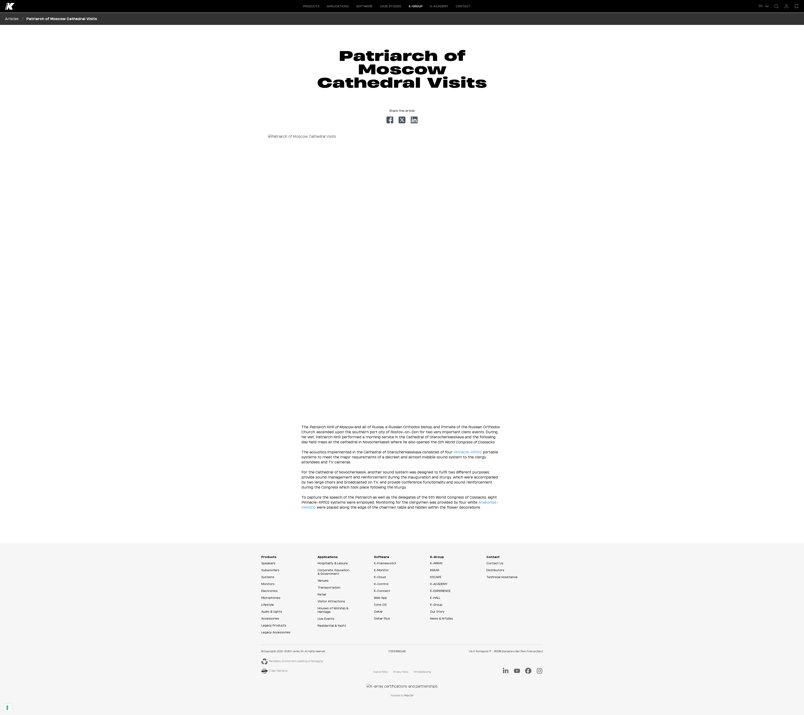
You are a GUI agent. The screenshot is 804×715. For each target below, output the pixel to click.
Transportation (329, 587)
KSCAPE (435, 577)
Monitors (267, 584)
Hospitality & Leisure (333, 563)
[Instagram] (539, 671)
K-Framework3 (385, 563)
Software (381, 557)
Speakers (268, 563)
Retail (322, 594)
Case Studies (390, 6)
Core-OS (380, 604)
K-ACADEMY (439, 6)
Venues (323, 580)
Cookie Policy (380, 672)
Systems (267, 577)
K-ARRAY (436, 563)
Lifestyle (267, 604)
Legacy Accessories (275, 632)
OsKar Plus (382, 618)
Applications (328, 557)
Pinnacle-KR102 (468, 452)
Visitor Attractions (331, 601)
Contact (463, 6)
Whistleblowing (422, 672)
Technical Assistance (502, 577)
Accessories (270, 618)
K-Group (437, 557)
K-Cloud (380, 577)
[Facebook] (528, 671)
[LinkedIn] (505, 671)
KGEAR (434, 570)
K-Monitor (381, 570)
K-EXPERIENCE (440, 591)
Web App (380, 598)
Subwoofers (270, 570)
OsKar (378, 611)
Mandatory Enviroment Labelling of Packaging (296, 661)
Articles (12, 19)
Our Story (437, 611)
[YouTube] (517, 671)
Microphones (270, 598)
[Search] (776, 6)
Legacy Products (273, 625)
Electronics (269, 591)
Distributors (495, 570)
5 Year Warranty (278, 671)
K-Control (381, 584)
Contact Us (494, 563)
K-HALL (435, 598)
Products (268, 557)
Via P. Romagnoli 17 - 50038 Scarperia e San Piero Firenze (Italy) (506, 651)
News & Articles (441, 618)
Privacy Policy (400, 672)
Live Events (326, 618)
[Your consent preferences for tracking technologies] (7, 708)
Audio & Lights (271, 611)
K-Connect (382, 591)
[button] (311, 6)
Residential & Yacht (332, 625)
